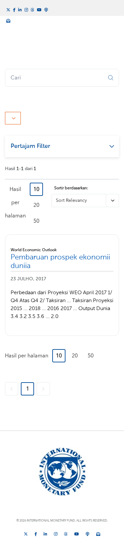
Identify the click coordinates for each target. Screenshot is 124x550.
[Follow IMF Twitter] (8, 9)
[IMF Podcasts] (46, 9)
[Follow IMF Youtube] (39, 9)
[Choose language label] (13, 118)
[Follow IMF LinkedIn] (20, 9)
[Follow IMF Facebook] (14, 9)
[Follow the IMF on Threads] (32, 9)
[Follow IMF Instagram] (26, 9)
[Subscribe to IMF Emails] (8, 20)
